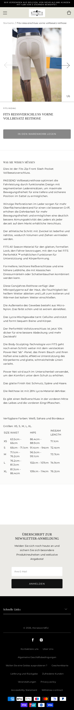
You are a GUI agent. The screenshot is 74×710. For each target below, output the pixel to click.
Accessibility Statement (24, 690)
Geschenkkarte (60, 665)
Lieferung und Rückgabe (24, 673)
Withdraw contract (52, 690)
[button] (5, 13)
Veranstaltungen (27, 681)
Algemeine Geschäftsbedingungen (37, 657)
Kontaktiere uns (29, 649)
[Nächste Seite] (63, 64)
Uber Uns (48, 649)
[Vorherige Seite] (11, 64)
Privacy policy (48, 681)
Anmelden (37, 583)
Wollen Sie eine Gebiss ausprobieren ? (26, 665)
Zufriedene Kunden (53, 673)
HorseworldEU (40, 627)
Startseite (8, 23)
